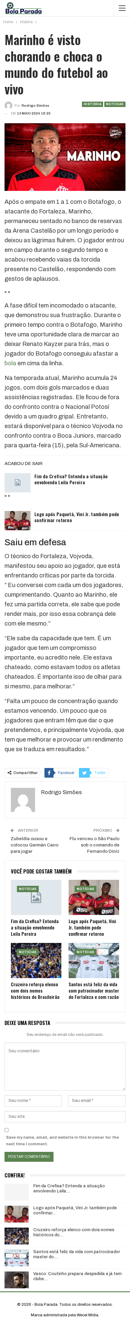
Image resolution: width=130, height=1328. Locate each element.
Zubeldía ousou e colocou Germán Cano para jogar (34, 845)
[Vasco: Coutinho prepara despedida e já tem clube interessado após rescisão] (17, 1279)
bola (10, 363)
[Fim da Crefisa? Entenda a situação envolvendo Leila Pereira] (18, 482)
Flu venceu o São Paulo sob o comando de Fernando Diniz (94, 845)
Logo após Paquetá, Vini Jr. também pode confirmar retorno (76, 517)
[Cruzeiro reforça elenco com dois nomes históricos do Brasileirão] (36, 960)
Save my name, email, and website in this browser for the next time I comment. (62, 1140)
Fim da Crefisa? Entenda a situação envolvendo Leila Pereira (71, 479)
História (92, 104)
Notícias (115, 104)
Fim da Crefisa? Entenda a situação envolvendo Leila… (69, 1188)
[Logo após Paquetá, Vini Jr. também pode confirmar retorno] (18, 520)
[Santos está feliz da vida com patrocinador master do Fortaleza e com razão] (94, 960)
